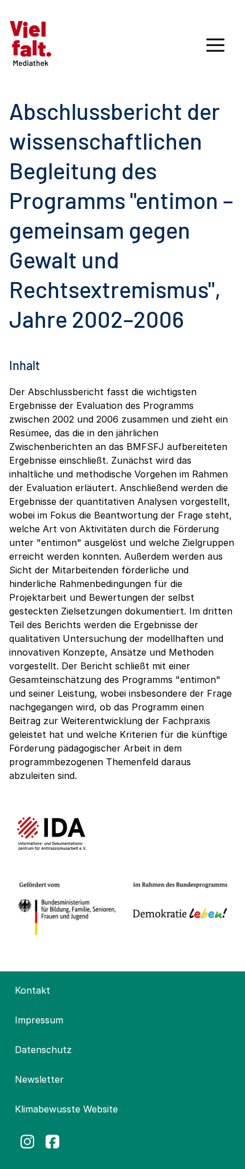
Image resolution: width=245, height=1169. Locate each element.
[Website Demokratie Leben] (177, 909)
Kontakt (32, 990)
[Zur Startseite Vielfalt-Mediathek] (30, 42)
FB (52, 1141)
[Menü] (215, 49)
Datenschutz (43, 1049)
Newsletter (39, 1079)
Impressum (39, 1020)
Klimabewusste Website (66, 1109)
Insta (27, 1141)
